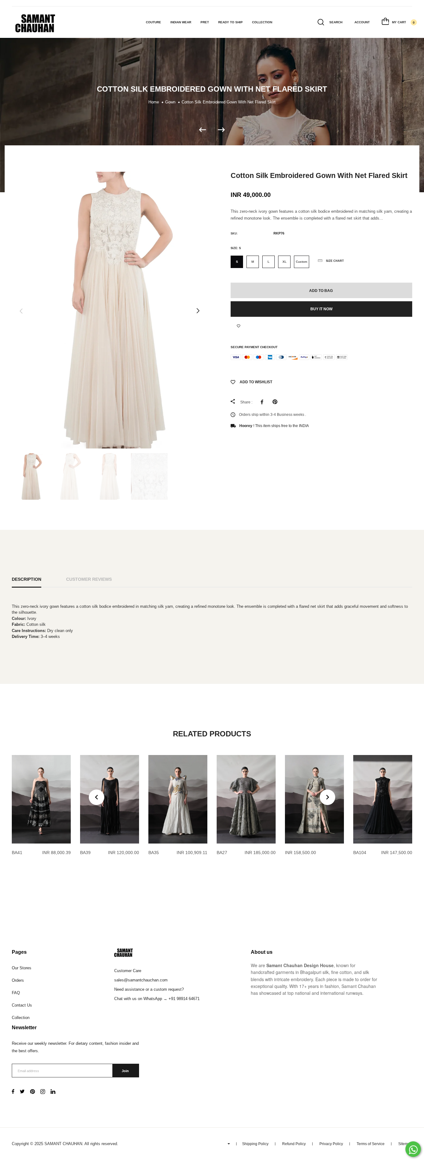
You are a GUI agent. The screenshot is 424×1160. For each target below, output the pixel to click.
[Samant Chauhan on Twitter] (22, 1092)
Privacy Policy (331, 1144)
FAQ (16, 992)
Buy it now (321, 309)
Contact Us (22, 1005)
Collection (262, 22)
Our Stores (21, 968)
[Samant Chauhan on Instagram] (42, 1092)
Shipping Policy (255, 1144)
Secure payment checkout (254, 347)
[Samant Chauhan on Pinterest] (32, 1092)
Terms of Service (371, 1144)
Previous (21, 311)
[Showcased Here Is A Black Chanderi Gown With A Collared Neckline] (205, 130)
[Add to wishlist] (238, 326)
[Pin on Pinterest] (276, 402)
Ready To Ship (230, 22)
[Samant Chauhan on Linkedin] (53, 1092)
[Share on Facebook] (263, 402)
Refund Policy (294, 1144)
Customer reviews (89, 579)
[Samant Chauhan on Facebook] (13, 1092)
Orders (18, 980)
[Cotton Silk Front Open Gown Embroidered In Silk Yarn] (221, 130)
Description (26, 579)
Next (198, 311)
